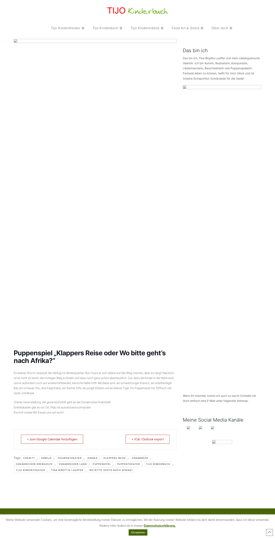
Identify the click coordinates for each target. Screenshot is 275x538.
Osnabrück (140, 458)
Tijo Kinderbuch (158, 464)
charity (29, 458)
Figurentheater (70, 458)
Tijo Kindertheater (30, 470)
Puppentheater (128, 464)
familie (46, 458)
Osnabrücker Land (73, 464)
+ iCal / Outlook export (147, 439)
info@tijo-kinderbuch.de (198, 405)
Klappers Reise (114, 458)
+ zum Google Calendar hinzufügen (52, 439)
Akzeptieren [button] (138, 532)
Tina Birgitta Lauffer (67, 470)
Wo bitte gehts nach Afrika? (111, 470)
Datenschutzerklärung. (160, 525)
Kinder (92, 458)
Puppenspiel (102, 464)
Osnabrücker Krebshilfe (34, 464)
